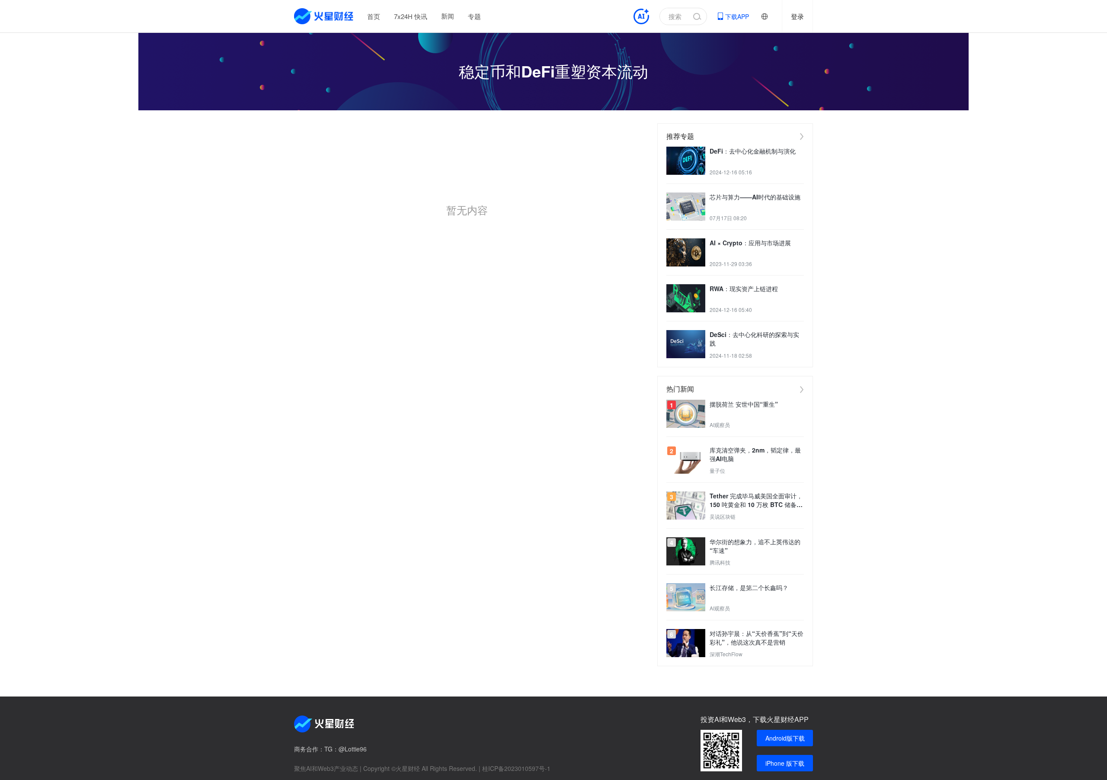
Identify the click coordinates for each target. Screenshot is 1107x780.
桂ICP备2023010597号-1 (516, 768)
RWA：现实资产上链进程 (744, 288)
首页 (373, 16)
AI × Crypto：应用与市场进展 (750, 242)
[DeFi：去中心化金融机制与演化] (685, 161)
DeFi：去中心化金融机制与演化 (753, 151)
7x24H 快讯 (410, 16)
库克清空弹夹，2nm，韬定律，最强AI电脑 (755, 454)
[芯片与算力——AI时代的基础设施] (685, 207)
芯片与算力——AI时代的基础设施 (755, 197)
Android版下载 (785, 738)
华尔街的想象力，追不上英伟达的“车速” (755, 546)
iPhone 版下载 (784, 763)
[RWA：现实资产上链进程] (685, 298)
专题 (474, 16)
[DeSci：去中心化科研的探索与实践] (685, 344)
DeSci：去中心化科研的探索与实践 (754, 338)
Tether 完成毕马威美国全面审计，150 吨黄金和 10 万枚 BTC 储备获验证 (756, 500)
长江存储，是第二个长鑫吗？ (749, 587)
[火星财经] (324, 16)
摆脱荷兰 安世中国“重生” (744, 404)
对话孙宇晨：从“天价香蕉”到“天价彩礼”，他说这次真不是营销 (756, 637)
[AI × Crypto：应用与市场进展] (685, 252)
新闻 (447, 16)
